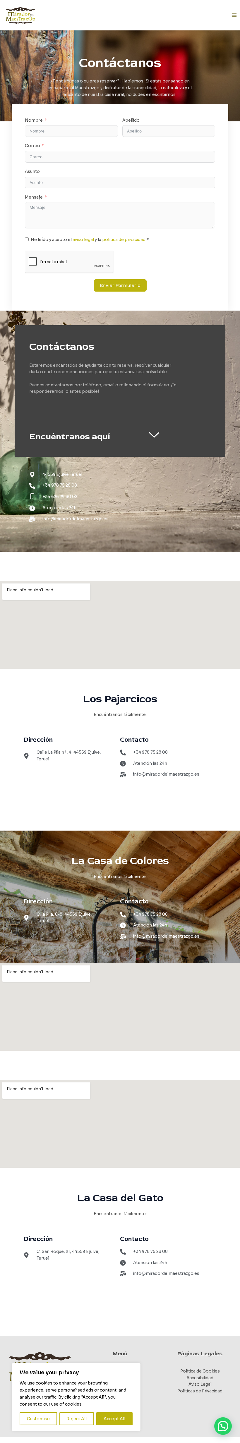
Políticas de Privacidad (199, 1391)
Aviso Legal (200, 1384)
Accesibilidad (199, 1377)
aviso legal (83, 239)
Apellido (131, 120)
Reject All (76, 1418)
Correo (32, 145)
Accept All (114, 1418)
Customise (38, 1418)
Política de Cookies (200, 1371)
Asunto (32, 171)
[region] (76, 1397)
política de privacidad (123, 239)
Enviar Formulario (120, 285)
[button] (223, 1426)
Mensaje (34, 197)
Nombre (34, 120)
